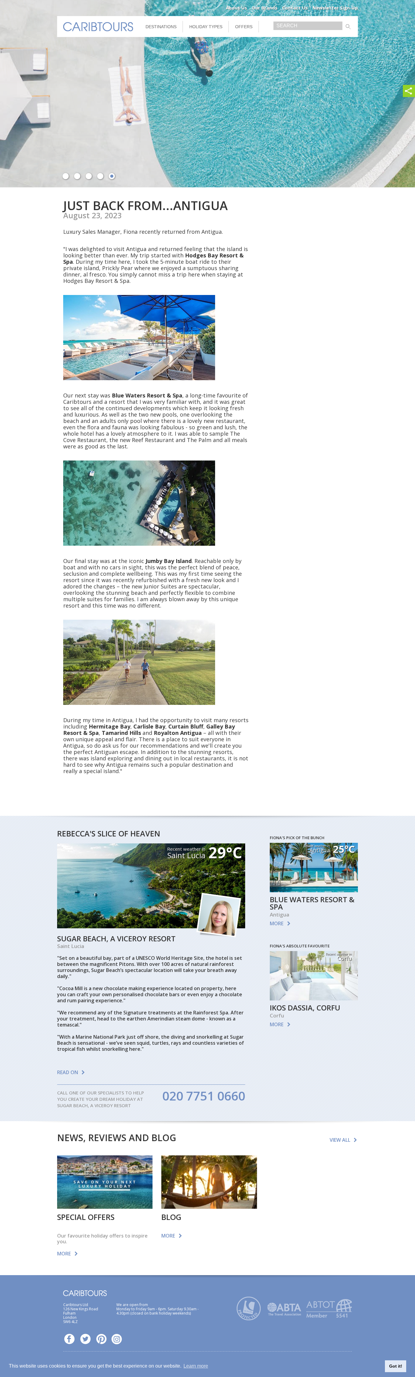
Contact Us (295, 8)
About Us (236, 8)
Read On (67, 1072)
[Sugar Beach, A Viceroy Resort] (151, 926)
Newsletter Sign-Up (335, 8)
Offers (243, 26)
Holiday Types (205, 26)
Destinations (161, 26)
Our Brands (264, 8)
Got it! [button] (395, 1366)
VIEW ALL (340, 1140)
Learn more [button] (195, 1366)
